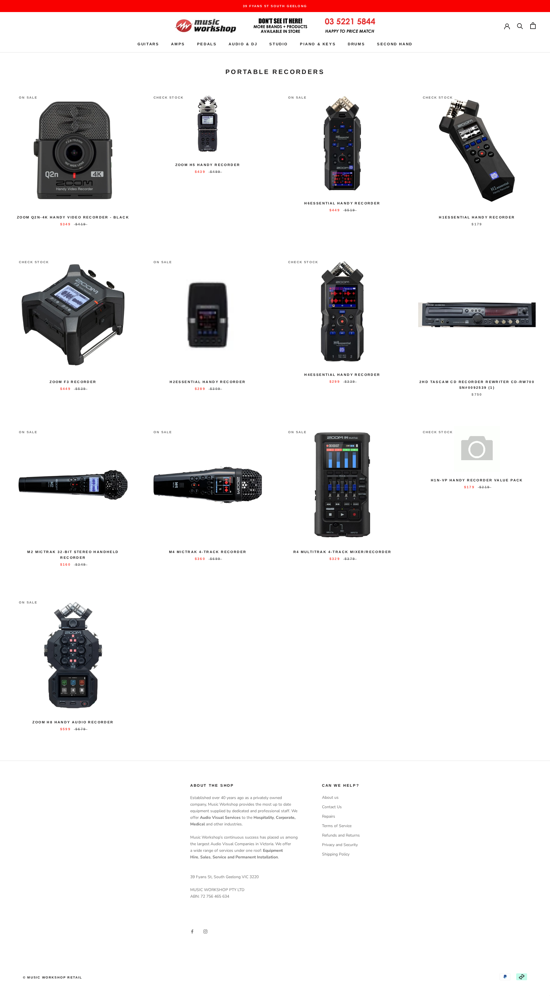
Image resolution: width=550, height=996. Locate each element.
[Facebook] (192, 931)
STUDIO (278, 44)
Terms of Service (336, 826)
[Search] (520, 26)
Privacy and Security (340, 844)
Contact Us (332, 807)
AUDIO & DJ (243, 44)
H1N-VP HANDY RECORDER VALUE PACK (477, 480)
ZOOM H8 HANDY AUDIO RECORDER (72, 722)
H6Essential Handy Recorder (342, 203)
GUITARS (148, 44)
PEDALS (207, 44)
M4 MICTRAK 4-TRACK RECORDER (208, 552)
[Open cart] (533, 25)
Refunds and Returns (341, 835)
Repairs (328, 816)
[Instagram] (205, 931)
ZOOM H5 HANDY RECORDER (207, 165)
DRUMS (356, 44)
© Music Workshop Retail (52, 977)
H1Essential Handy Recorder (477, 217)
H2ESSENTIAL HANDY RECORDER (207, 382)
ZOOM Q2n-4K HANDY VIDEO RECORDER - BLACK (73, 217)
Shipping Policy (335, 854)
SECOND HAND (394, 44)
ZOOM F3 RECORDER (73, 382)
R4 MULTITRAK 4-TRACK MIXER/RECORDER (342, 552)
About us (330, 797)
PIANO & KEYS (318, 44)
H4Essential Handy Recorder (342, 375)
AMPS (178, 44)
